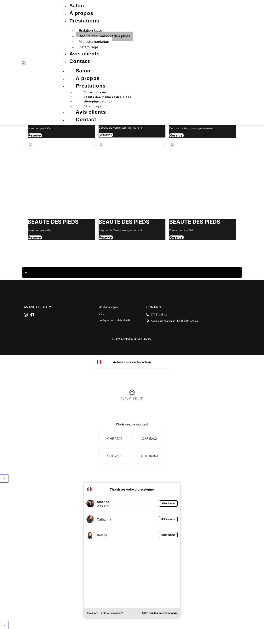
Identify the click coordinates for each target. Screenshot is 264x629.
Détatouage (88, 47)
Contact (79, 61)
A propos (81, 13)
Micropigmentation (94, 42)
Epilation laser (90, 30)
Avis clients (84, 54)
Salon (76, 6)
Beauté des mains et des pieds (104, 36)
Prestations (84, 21)
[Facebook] (32, 315)
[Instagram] (26, 315)
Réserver (35, 135)
